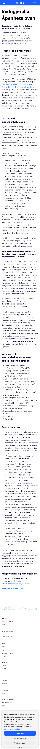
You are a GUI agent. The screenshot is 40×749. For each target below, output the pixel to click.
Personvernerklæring (7, 621)
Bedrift (3, 705)
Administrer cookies (7, 631)
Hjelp (3, 640)
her (30, 184)
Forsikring (4, 624)
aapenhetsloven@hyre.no (18, 583)
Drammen (4, 687)
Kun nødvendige (20, 738)
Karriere (4, 668)
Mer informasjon (20, 743)
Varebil (4, 646)
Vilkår (3, 628)
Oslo (3, 677)
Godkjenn (20, 733)
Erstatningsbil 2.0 (7, 702)
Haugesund (5, 690)
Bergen (4, 693)
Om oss (4, 665)
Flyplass (4, 650)
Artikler (4, 657)
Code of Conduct (11, 84)
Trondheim (5, 680)
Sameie (4, 709)
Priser (3, 643)
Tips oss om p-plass (7, 653)
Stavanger (4, 683)
